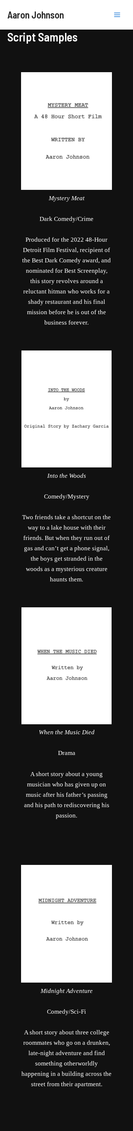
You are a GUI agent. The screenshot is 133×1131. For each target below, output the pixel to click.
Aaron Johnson (35, 14)
